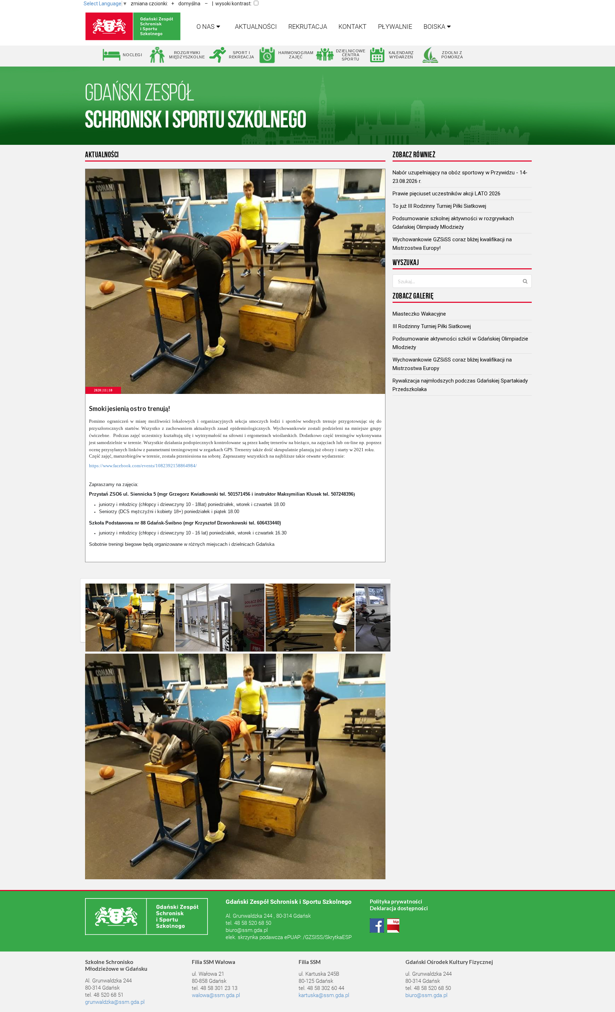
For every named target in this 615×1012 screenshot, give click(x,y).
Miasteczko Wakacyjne (419, 314)
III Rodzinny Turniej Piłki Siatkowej (432, 326)
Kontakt (352, 26)
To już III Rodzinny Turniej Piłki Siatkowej (439, 206)
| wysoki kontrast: (232, 3)
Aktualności (256, 26)
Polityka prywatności (396, 901)
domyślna (189, 3)
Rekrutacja (307, 26)
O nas (205, 26)
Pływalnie (395, 26)
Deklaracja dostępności (399, 908)
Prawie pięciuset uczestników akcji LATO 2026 (446, 193)
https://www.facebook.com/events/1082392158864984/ (143, 465)
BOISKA (434, 26)
